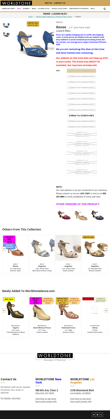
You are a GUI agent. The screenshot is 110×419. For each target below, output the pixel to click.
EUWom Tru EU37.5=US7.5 (81, 104)
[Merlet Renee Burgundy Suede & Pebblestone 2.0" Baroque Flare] (64, 214)
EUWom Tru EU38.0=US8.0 (81, 110)
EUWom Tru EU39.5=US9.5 (81, 126)
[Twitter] (94, 415)
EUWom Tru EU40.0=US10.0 (82, 134)
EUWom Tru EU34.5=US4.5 (81, 70)
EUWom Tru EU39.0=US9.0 (81, 121)
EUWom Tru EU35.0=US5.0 (81, 76)
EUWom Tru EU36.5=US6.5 (81, 93)
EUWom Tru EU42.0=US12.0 (82, 171)
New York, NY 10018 (46, 391)
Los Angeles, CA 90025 (82, 391)
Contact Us (59, 3)
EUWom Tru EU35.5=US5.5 (81, 82)
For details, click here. (11, 398)
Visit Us (48, 3)
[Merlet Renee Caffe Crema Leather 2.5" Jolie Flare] (81, 214)
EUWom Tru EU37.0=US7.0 (81, 98)
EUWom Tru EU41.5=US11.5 (82, 162)
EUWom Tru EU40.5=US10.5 (82, 143)
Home (30, 17)
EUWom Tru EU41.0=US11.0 (82, 153)
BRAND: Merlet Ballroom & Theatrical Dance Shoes (54, 17)
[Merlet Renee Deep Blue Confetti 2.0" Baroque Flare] (98, 214)
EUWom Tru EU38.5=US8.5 (81, 115)
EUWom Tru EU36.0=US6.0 (81, 87)
